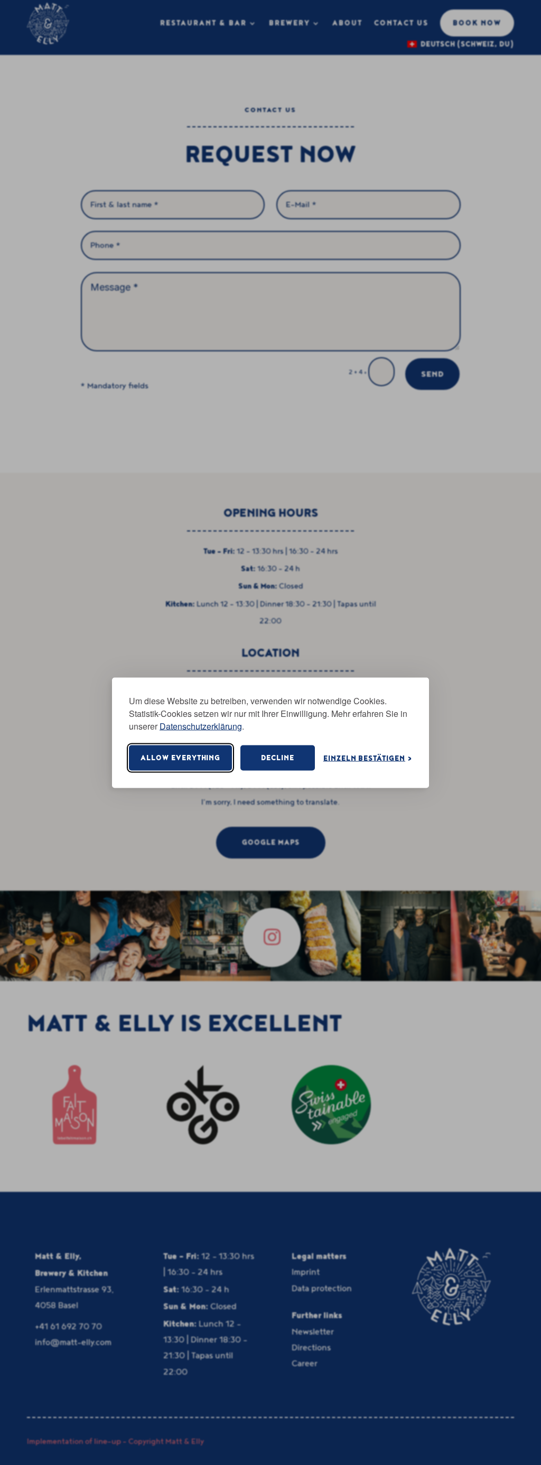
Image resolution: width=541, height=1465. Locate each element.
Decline (277, 758)
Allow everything (180, 758)
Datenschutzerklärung (201, 726)
